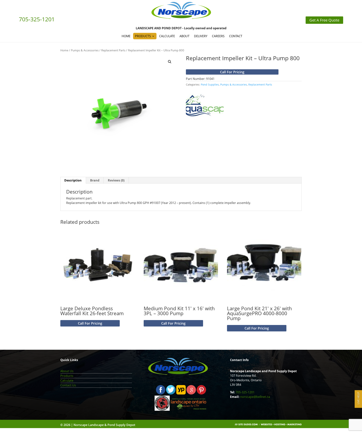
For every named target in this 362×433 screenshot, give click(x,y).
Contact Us (68, 385)
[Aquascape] (205, 105)
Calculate (167, 36)
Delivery (200, 36)
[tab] (73, 180)
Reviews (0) (116, 180)
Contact (235, 36)
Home (126, 36)
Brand (94, 180)
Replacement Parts (113, 50)
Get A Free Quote (324, 20)
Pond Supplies (210, 84)
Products (143, 36)
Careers (218, 36)
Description (73, 180)
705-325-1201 (245, 392)
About (184, 36)
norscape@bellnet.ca (255, 397)
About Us (67, 371)
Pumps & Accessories (85, 50)
